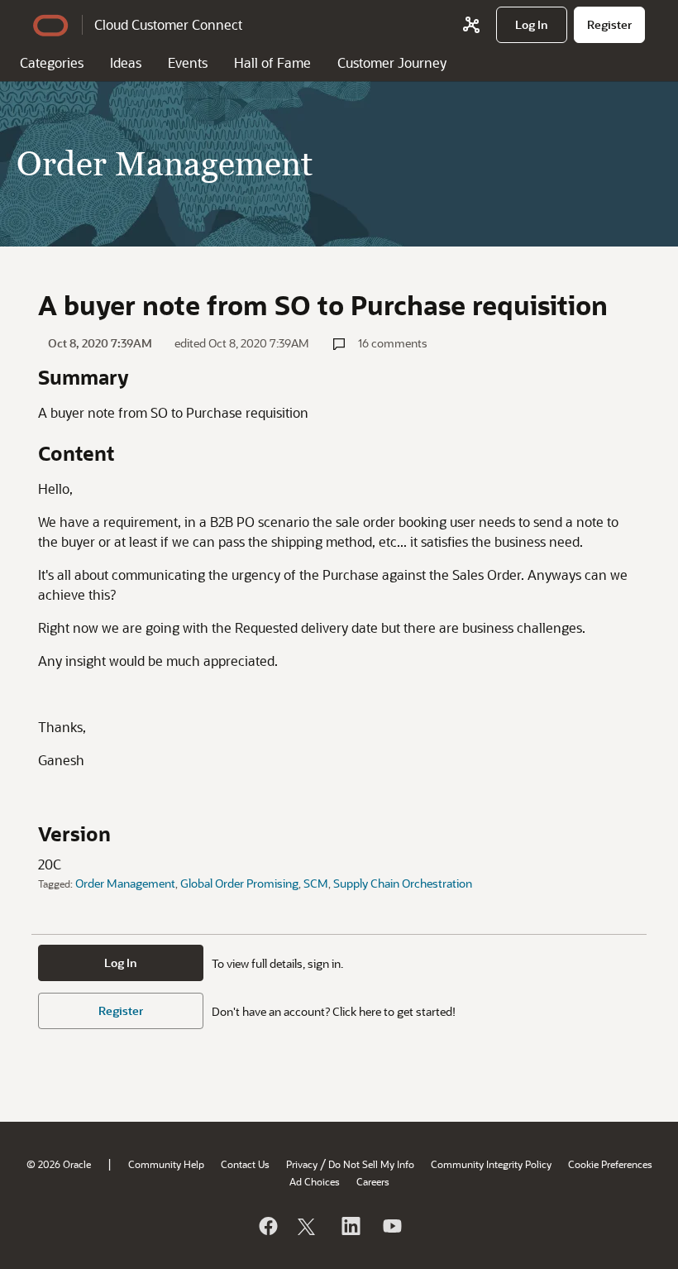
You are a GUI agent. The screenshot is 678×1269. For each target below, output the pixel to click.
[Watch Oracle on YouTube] (391, 1226)
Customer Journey (391, 62)
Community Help (166, 1164)
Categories (52, 62)
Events (188, 62)
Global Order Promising (239, 883)
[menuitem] (531, 25)
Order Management (125, 883)
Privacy (302, 1164)
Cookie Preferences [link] (610, 1164)
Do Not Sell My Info (371, 1164)
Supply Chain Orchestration (402, 883)
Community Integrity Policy (491, 1164)
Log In (120, 962)
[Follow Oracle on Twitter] (308, 1226)
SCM (315, 883)
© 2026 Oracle (58, 1164)
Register (120, 1010)
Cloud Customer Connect (168, 24)
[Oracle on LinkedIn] (349, 1226)
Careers (372, 1181)
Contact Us (245, 1164)
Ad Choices (314, 1181)
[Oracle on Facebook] (267, 1226)
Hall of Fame (272, 62)
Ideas (125, 62)
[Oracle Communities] (471, 25)
